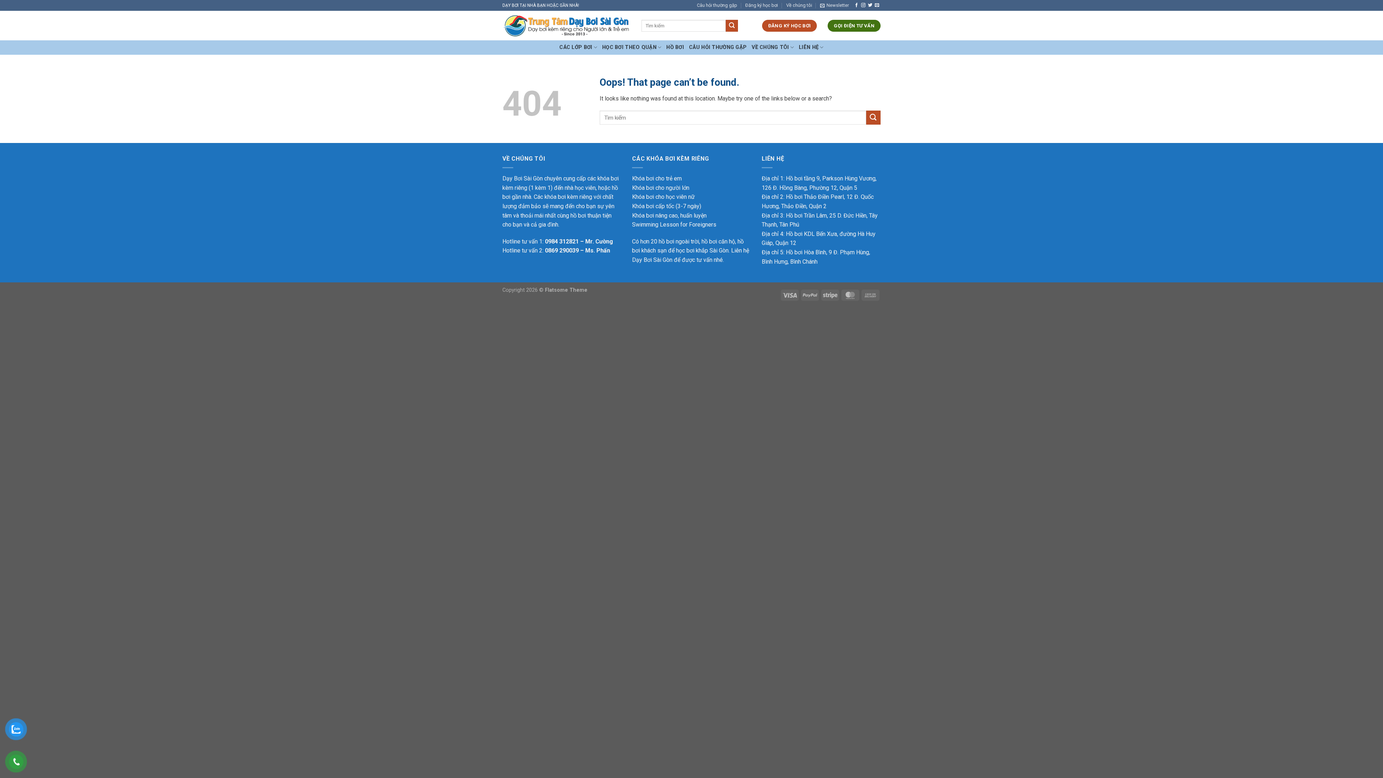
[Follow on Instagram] (863, 5)
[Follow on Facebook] (856, 5)
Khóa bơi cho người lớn (660, 187)
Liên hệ (809, 47)
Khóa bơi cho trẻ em (657, 178)
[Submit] (732, 26)
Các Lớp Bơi (575, 47)
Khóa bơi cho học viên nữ (663, 196)
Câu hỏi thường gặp (717, 5)
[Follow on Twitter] (870, 5)
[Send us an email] (877, 5)
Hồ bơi (675, 47)
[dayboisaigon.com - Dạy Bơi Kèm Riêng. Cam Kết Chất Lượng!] (566, 25)
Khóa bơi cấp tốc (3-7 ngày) (666, 206)
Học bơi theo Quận (629, 47)
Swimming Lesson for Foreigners (674, 224)
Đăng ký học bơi (761, 5)
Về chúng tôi (799, 5)
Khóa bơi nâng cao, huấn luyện (669, 215)
